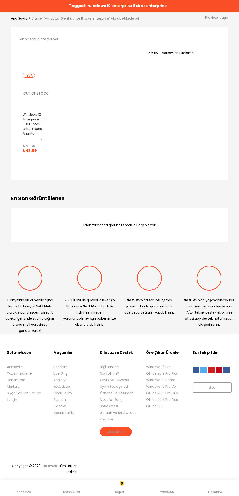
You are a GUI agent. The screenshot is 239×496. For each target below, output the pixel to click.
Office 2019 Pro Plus (162, 373)
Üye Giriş (60, 373)
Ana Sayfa (19, 18)
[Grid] (19, 53)
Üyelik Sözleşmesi (114, 386)
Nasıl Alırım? (109, 373)
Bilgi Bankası (109, 367)
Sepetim (60, 399)
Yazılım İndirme (19, 373)
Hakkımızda (16, 380)
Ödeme (59, 406)
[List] (26, 53)
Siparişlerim (62, 393)
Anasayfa (14, 367)
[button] (120, 489)
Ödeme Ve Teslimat (116, 393)
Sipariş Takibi (63, 412)
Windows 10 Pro (158, 367)
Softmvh (49, 465)
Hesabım (60, 367)
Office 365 (154, 406)
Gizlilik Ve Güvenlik (114, 380)
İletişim (12, 399)
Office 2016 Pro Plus (162, 399)
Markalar (14, 386)
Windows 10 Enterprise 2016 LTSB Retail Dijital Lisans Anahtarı (35, 124)
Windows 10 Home (160, 380)
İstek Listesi (62, 386)
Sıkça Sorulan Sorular (24, 393)
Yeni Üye (60, 380)
